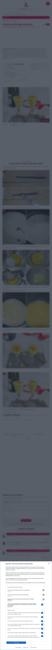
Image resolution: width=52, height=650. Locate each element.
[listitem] (26, 587)
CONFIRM (16, 642)
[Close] (49, 564)
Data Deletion (18, 647)
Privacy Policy (34, 647)
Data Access (26, 647)
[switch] (43, 590)
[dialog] (26, 605)
